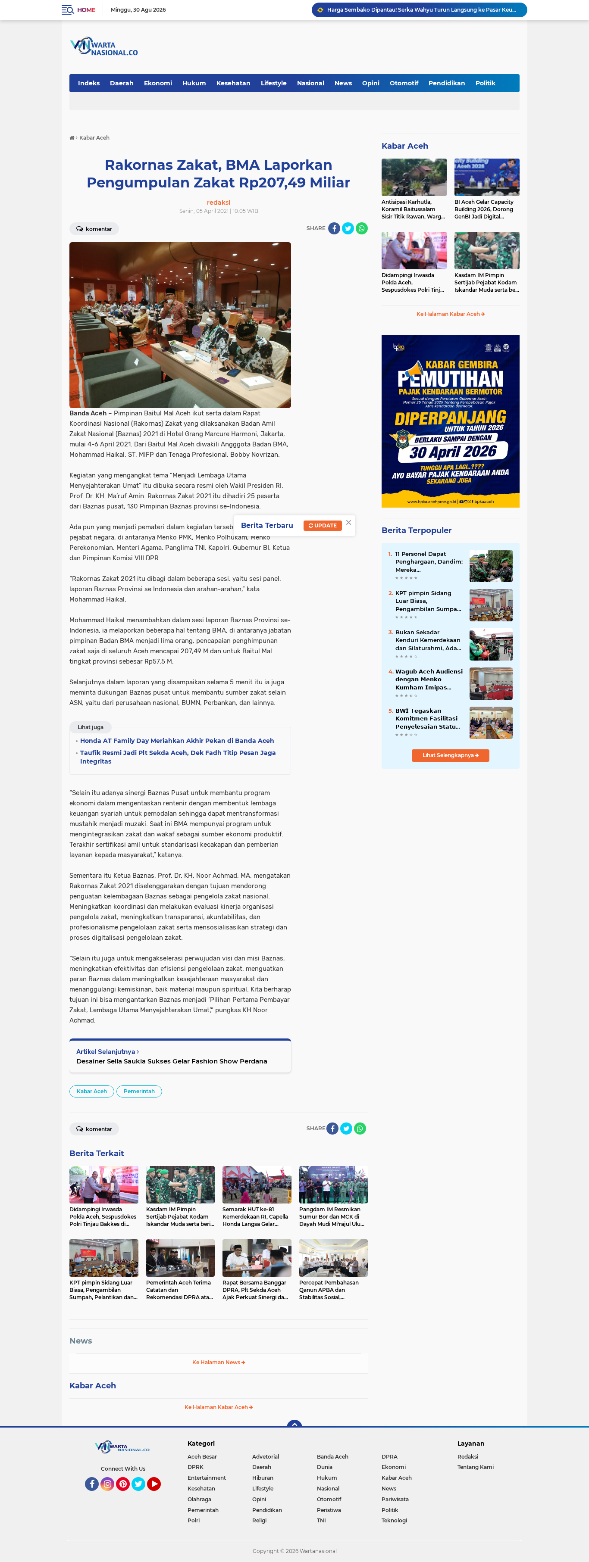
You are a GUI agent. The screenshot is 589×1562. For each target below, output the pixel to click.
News (343, 83)
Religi (259, 1520)
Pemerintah (139, 1091)
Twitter (142, 1495)
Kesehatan (233, 83)
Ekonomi (158, 83)
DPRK (196, 1467)
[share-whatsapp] (362, 228)
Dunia (324, 1467)
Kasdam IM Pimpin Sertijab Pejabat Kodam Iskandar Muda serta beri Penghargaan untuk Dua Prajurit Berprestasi (486, 282)
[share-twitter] (348, 228)
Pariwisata (395, 1499)
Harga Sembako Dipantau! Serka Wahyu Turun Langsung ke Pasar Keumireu (423, 9)
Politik (485, 83)
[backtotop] (294, 1427)
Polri (194, 1520)
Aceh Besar (202, 1456)
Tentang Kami (475, 1467)
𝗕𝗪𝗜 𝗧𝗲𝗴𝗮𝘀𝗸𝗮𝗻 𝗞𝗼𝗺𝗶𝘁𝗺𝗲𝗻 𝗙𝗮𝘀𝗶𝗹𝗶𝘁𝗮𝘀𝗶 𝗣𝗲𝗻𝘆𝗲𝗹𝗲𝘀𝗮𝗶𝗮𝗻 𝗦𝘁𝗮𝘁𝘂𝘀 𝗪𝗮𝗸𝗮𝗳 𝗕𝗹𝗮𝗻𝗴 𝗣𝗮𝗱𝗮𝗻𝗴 (428, 718)
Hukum (194, 83)
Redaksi (467, 1456)
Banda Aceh (332, 1456)
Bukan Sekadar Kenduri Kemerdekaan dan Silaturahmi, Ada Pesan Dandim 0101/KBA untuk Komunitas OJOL (428, 640)
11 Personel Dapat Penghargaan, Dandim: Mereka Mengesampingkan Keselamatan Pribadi (429, 562)
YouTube (159, 1495)
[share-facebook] (334, 228)
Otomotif (404, 83)
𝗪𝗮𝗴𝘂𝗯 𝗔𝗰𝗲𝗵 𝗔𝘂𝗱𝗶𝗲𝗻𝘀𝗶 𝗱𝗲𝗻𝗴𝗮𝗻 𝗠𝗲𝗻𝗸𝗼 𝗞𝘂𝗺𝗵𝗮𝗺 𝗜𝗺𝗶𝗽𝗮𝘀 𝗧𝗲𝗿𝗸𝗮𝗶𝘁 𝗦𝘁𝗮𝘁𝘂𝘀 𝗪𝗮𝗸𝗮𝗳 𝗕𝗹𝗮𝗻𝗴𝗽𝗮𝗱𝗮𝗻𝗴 (429, 679)
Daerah (122, 83)
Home (86, 10)
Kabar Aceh (92, 1091)
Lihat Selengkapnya (449, 755)
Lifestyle (274, 83)
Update (325, 525)
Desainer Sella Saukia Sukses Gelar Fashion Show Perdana (171, 1061)
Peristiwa (329, 1510)
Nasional (310, 83)
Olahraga (199, 1499)
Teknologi (394, 1520)
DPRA (390, 1456)
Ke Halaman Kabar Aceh (217, 1407)
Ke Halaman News (216, 1362)
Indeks (89, 83)
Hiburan (262, 1478)
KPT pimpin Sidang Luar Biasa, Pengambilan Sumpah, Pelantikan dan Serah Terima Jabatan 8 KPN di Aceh (428, 601)
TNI (321, 1520)
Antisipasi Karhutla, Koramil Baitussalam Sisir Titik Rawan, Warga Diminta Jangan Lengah (413, 209)
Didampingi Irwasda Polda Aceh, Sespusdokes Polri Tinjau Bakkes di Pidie (414, 282)
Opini (370, 83)
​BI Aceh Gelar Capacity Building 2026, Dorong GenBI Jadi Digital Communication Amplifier (484, 209)
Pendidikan (447, 83)
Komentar (98, 229)
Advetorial (265, 1456)
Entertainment (207, 1478)
